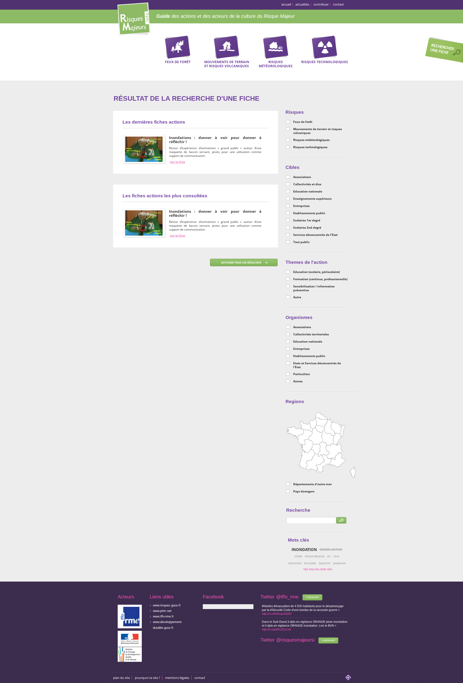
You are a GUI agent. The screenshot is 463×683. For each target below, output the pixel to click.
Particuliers (301, 374)
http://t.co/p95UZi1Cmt (276, 629)
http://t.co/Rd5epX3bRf (276, 614)
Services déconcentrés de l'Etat (315, 235)
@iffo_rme (287, 596)
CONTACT (199, 678)
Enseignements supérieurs (312, 199)
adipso (348, 677)
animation (339, 563)
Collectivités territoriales (311, 334)
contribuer (321, 4)
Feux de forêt (302, 122)
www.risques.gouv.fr (167, 605)
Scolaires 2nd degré (307, 228)
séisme (298, 556)
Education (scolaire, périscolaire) (316, 272)
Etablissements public (309, 213)
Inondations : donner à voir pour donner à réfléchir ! (215, 139)
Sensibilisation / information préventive (314, 288)
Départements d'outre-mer (312, 484)
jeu (329, 556)
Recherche (442, 51)
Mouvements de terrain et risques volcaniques (317, 131)
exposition (294, 563)
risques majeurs (315, 556)
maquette (324, 563)
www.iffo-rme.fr (163, 616)
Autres (298, 381)
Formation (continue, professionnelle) (320, 279)
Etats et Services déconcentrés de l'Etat (317, 365)
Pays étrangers (303, 491)
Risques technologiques (310, 147)
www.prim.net (162, 611)
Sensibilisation (331, 549)
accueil (286, 4)
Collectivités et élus (307, 184)
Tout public (301, 242)
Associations (302, 177)
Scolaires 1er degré (306, 220)
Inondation (304, 549)
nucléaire (310, 563)
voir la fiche (177, 162)
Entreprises (301, 206)
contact (338, 4)
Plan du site (121, 678)
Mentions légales (177, 678)
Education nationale (307, 191)
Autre (297, 297)
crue (336, 556)
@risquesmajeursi (295, 640)
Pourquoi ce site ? (147, 678)
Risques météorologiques (311, 140)
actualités (302, 4)
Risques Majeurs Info (133, 18)
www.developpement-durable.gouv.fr (167, 625)
